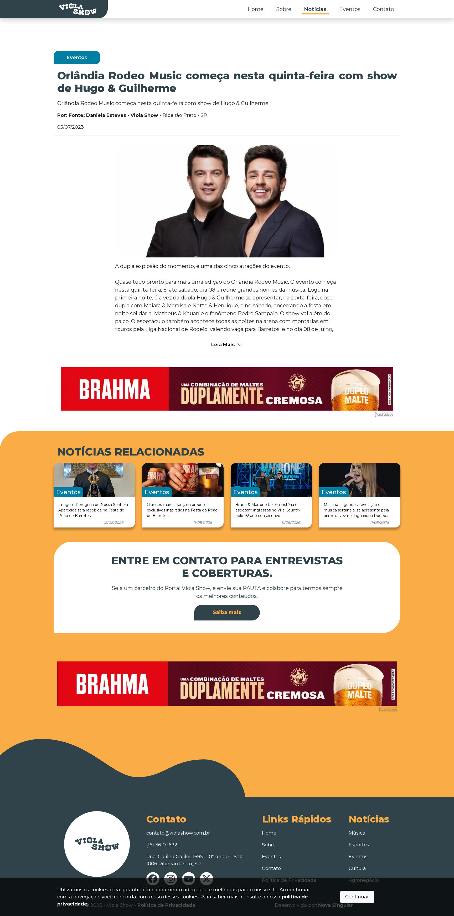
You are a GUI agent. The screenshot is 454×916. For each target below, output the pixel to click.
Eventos (349, 9)
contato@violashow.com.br (178, 833)
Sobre (283, 9)
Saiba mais (227, 612)
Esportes (359, 845)
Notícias (315, 9)
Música (357, 833)
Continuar (357, 897)
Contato (383, 9)
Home (255, 9)
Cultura (357, 868)
